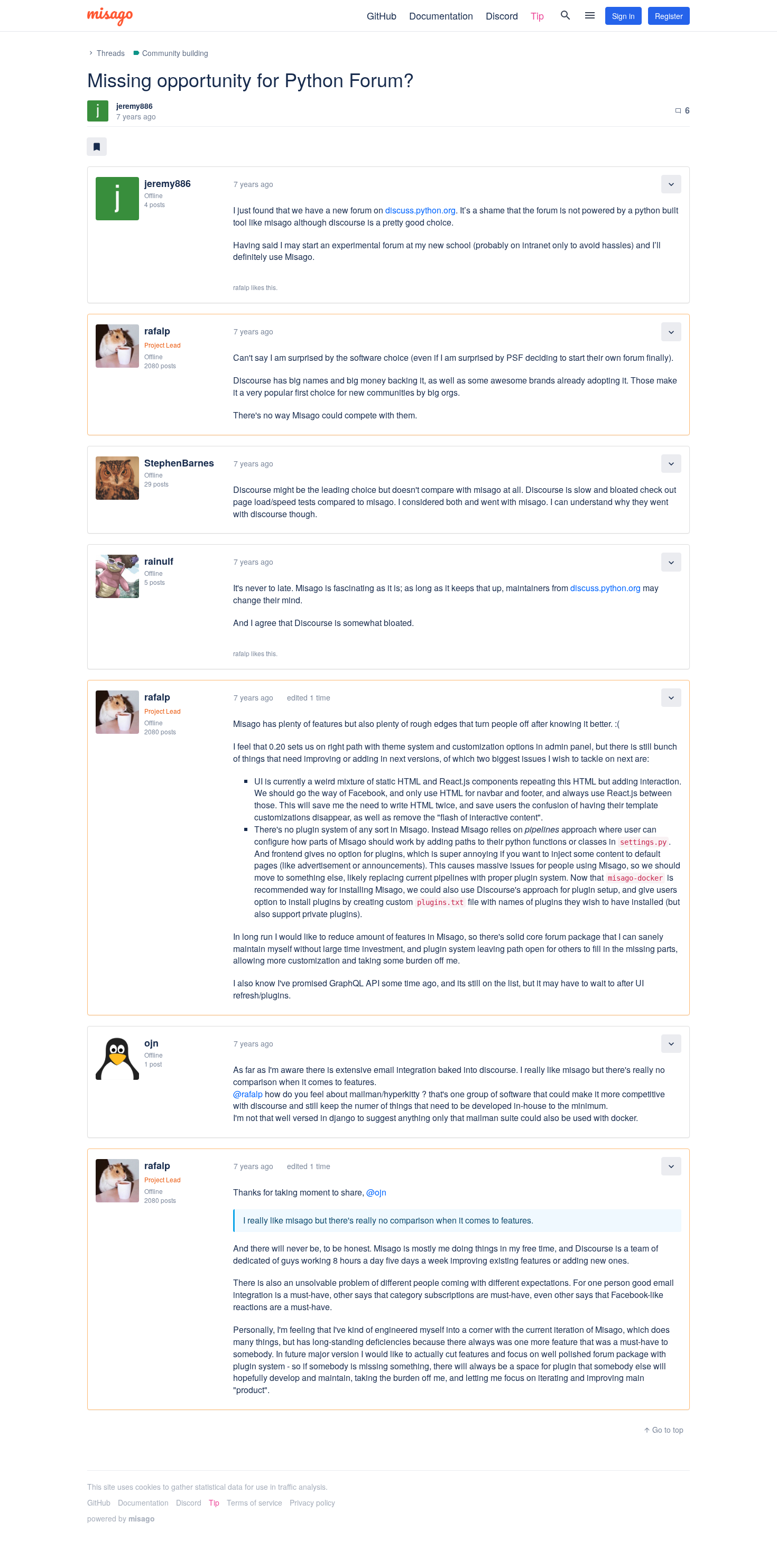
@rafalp (248, 1094)
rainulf (158, 561)
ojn (151, 1043)
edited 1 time (308, 697)
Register (669, 16)
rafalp (157, 331)
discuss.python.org (420, 210)
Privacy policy (312, 1502)
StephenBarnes (179, 463)
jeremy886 (134, 105)
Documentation (441, 15)
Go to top (663, 1429)
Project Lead (162, 344)
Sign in (623, 16)
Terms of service (254, 1502)
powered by (121, 1518)
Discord (502, 15)
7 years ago (253, 184)
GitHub (381, 15)
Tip (537, 15)
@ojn (376, 1192)
